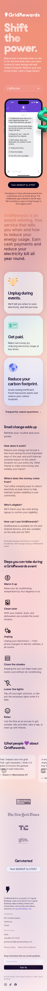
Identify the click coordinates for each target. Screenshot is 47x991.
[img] (22, 15)
